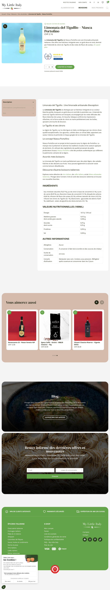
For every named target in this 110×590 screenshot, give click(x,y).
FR (90, 2)
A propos (86, 532)
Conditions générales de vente (55, 537)
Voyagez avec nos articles (55, 417)
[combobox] (69, 470)
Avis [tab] (4, 113)
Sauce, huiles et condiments (18, 542)
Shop (8, 14)
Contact (85, 535)
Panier (46, 531)
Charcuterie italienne (15, 528)
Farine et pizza (13, 545)
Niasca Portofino (63, 150)
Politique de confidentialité (54, 539)
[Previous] (97, 302)
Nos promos (97, 8)
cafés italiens (79, 174)
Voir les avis (58, 59)
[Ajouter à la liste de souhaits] (17, 312)
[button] (5, 26)
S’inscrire (55, 476)
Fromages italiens (14, 531)
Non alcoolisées (22, 14)
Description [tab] (7, 102)
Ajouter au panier (65, 67)
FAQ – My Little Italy (51, 542)
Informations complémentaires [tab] (14, 108)
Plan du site (48, 545)
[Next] (102, 302)
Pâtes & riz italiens (14, 534)
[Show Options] (81, 470)
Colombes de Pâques (15, 539)
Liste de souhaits (103, 2)
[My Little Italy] (12, 9)
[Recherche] (107, 7)
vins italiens (67, 174)
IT (94, 2)
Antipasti (11, 537)
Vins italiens (12, 548)
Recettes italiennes (69, 2)
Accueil (4, 14)
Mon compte (83, 2)
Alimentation (67, 8)
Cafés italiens (12, 550)
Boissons (83, 8)
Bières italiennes (14, 553)
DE (98, 2)
